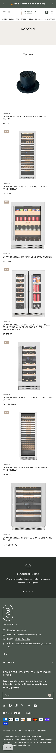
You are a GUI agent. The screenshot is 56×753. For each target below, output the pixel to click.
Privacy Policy (24, 730)
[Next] (52, 4)
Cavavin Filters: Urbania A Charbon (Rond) (24, 117)
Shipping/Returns (9, 730)
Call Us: (18, 638)
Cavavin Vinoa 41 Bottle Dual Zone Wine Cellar (27, 539)
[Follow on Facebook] (10, 706)
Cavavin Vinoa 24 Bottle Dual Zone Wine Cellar (27, 398)
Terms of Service (39, 730)
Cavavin (6, 113)
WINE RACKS (21, 19)
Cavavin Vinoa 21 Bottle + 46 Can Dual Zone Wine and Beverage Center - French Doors (26, 327)
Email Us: (24, 634)
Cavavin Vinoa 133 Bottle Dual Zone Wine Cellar (25, 187)
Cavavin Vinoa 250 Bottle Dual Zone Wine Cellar (25, 468)
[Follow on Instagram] (4, 705)
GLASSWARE (50, 19)
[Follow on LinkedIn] (16, 705)
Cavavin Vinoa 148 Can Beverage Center (27, 256)
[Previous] (3, 4)
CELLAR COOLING (36, 19)
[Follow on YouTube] (35, 705)
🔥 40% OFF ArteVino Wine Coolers (28, 4)
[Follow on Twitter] (22, 705)
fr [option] (46, 12)
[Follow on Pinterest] (28, 705)
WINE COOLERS (8, 19)
